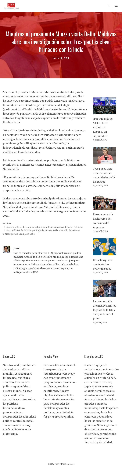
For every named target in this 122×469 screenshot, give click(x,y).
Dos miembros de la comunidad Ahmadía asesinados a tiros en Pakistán (45, 227)
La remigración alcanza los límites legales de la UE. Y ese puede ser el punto (104, 310)
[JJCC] (11, 5)
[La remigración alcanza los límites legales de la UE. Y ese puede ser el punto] (104, 294)
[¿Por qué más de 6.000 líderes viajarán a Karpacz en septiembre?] (104, 112)
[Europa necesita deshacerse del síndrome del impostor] (104, 207)
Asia (9, 223)
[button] (108, 5)
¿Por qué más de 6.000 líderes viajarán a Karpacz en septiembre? (103, 127)
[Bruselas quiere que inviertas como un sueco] (104, 253)
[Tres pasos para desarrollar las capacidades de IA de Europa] (104, 161)
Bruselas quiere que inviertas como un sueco (102, 264)
